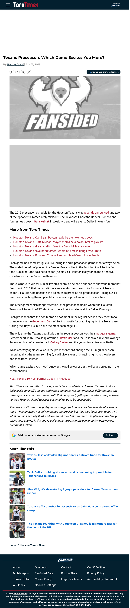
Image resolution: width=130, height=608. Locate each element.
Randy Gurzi (15, 64)
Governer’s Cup (42, 321)
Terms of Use (21, 579)
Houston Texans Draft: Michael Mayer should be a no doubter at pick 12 (58, 242)
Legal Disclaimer (71, 579)
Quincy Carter (59, 342)
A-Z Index (19, 585)
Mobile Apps (21, 573)
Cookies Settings (45, 585)
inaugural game (105, 333)
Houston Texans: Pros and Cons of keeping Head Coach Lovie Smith (56, 255)
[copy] (29, 72)
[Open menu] (8, 5)
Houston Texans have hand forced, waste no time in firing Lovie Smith (57, 251)
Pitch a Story (69, 573)
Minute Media (20, 593)
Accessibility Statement (102, 579)
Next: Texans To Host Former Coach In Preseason (41, 378)
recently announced (96, 212)
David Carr (67, 338)
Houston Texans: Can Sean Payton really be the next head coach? (54, 237)
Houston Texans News (32, 545)
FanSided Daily (44, 573)
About (17, 567)
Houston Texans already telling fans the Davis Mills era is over (52, 246)
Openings (41, 567)
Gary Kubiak (41, 221)
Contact (66, 567)
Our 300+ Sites (96, 567)
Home (13, 545)
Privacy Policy (95, 573)
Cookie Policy (43, 579)
